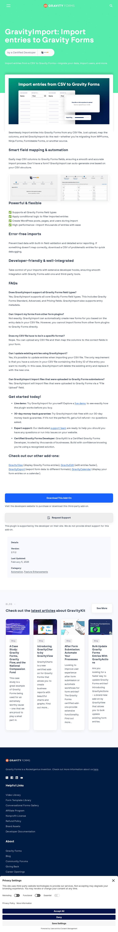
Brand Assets (13, 826)
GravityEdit (67, 465)
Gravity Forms (14, 851)
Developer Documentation (20, 831)
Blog (8, 856)
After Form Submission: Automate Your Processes (72, 653)
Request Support (61, 517)
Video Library (13, 795)
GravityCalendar (81, 469)
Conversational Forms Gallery (22, 805)
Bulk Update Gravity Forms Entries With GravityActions (100, 654)
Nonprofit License (16, 816)
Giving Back (12, 866)
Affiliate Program (15, 810)
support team (58, 428)
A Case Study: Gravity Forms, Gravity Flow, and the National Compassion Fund (18, 659)
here (95, 769)
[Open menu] (8, 6)
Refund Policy (13, 821)
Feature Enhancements (36, 572)
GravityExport (17, 469)
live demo (80, 403)
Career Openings (15, 871)
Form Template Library (18, 800)
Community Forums (17, 861)
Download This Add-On (59, 498)
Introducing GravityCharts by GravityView (45, 651)
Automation (17, 572)
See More (102, 608)
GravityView (16, 465)
